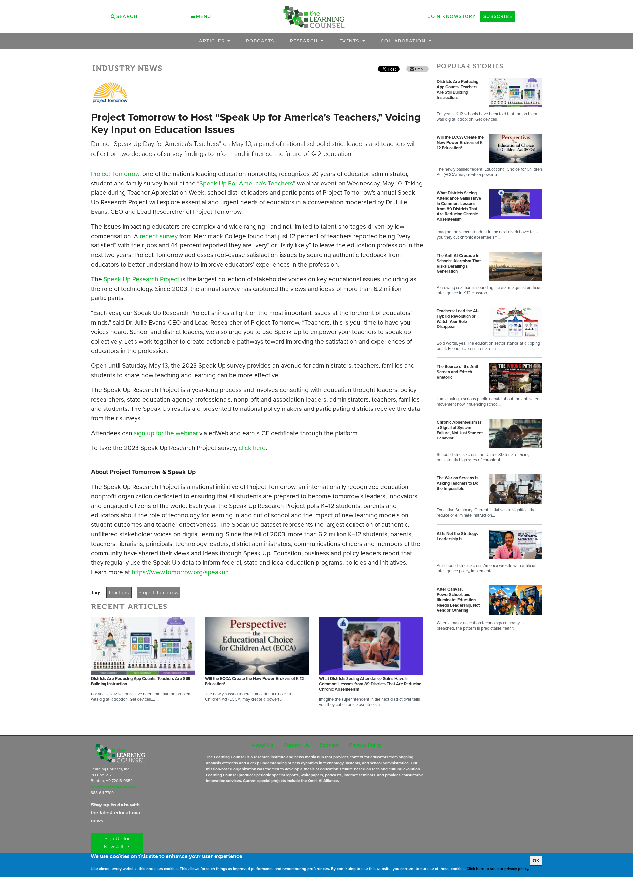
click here (252, 448)
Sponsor (329, 745)
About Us (262, 745)
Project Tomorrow (115, 174)
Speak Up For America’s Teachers (246, 183)
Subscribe (498, 16)
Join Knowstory (452, 16)
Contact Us (296, 745)
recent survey (159, 236)
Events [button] (350, 41)
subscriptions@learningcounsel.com (113, 787)
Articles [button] (212, 41)
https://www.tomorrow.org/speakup (180, 572)
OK (536, 860)
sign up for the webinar (166, 433)
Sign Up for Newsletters (117, 842)
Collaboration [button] (404, 41)
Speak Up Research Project (141, 279)
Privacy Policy (365, 745)
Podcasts (260, 41)
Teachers (119, 592)
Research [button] (305, 41)
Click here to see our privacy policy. (498, 869)
